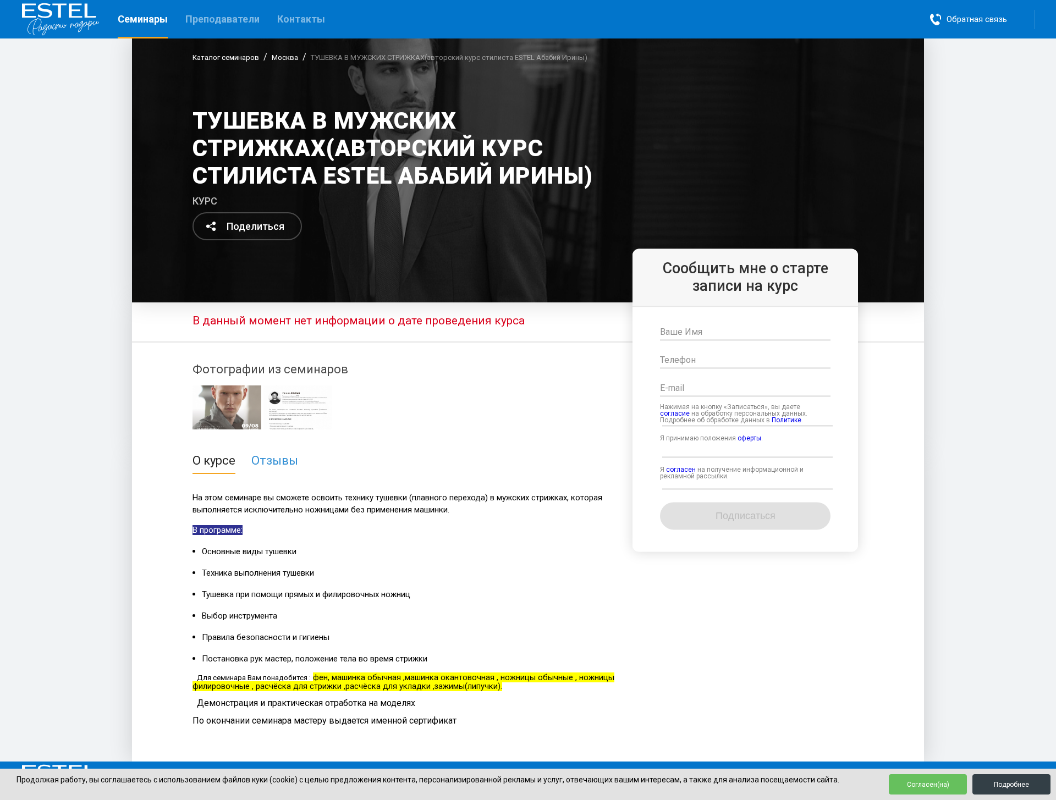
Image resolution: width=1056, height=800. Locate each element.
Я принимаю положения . (711, 438)
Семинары (143, 19)
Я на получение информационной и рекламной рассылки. (732, 473)
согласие (675, 414)
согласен (681, 470)
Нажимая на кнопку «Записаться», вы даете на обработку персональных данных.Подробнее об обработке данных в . (733, 414)
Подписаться (746, 515)
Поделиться (255, 226)
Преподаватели (222, 19)
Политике (786, 420)
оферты (749, 439)
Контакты (301, 19)
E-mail (672, 388)
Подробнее (1011, 784)
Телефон (678, 360)
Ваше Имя (681, 332)
